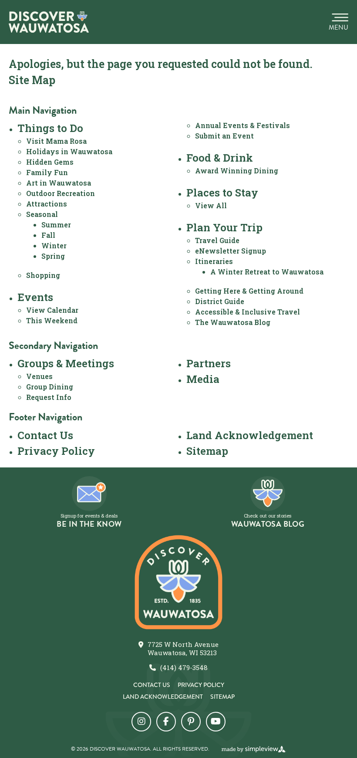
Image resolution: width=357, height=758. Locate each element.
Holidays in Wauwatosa (69, 151)
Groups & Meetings (65, 363)
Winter (54, 245)
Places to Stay (222, 193)
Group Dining (49, 386)
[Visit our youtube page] (216, 721)
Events (35, 297)
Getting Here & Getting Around (249, 290)
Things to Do (50, 128)
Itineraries (214, 261)
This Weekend (51, 320)
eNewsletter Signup (230, 250)
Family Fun (47, 172)
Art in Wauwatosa (58, 182)
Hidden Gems (50, 161)
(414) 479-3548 (184, 667)
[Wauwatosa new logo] (178, 582)
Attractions (46, 203)
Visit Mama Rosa (56, 141)
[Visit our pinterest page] (191, 721)
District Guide (219, 301)
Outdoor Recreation (60, 193)
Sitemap (207, 451)
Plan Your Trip (224, 227)
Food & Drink (219, 158)
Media (202, 379)
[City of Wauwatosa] (49, 22)
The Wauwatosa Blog (232, 322)
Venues (39, 376)
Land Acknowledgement (249, 435)
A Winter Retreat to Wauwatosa (266, 271)
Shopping (43, 275)
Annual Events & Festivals (242, 125)
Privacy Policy (56, 451)
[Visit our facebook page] (166, 721)
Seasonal (42, 214)
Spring (53, 256)
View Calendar (52, 310)
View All (211, 205)
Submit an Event (224, 135)
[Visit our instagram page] (141, 721)
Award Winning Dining (236, 170)
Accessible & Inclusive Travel (247, 311)
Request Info (48, 397)
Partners (208, 363)
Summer (56, 224)
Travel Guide (217, 240)
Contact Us (45, 435)
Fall (48, 235)
